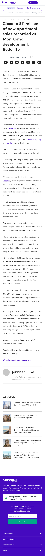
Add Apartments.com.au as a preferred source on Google (23, 497)
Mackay (10, 143)
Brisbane (12, 128)
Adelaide (30, 139)
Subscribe (22, 522)
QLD (12, 20)
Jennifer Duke (23, 371)
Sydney (38, 139)
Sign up (33, 3)
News (6, 20)
